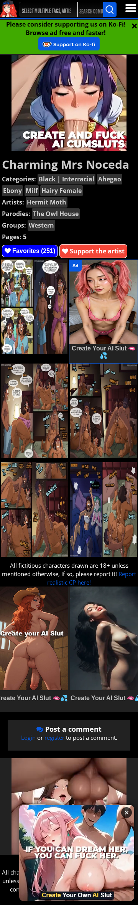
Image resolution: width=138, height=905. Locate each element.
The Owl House (56, 213)
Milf (32, 190)
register (54, 737)
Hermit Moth (46, 202)
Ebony (12, 190)
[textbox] (47, 10)
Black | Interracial (66, 179)
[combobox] (45, 9)
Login (28, 737)
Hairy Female (61, 190)
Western (41, 225)
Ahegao (109, 179)
